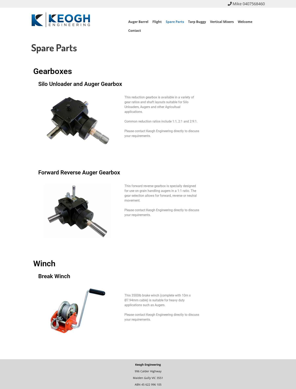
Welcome (245, 22)
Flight (157, 22)
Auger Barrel (138, 22)
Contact (134, 30)
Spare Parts (175, 22)
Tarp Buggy (197, 22)
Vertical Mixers (222, 22)
